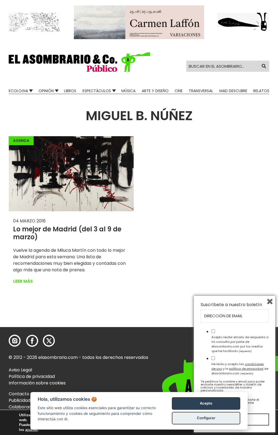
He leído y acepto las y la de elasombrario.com (239, 368)
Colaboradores (25, 407)
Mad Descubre (233, 91)
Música (128, 91)
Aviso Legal (20, 370)
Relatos (261, 91)
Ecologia (18, 91)
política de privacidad (246, 368)
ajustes (31, 429)
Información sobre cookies (37, 383)
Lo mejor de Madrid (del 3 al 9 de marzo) (67, 233)
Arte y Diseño (155, 91)
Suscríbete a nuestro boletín (231, 305)
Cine (179, 91)
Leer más (23, 281)
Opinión (46, 91)
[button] (79, 62)
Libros (70, 91)
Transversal (201, 91)
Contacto (19, 394)
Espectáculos (97, 91)
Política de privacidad (32, 376)
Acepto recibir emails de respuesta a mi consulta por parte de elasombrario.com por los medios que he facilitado (239, 344)
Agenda (21, 140)
